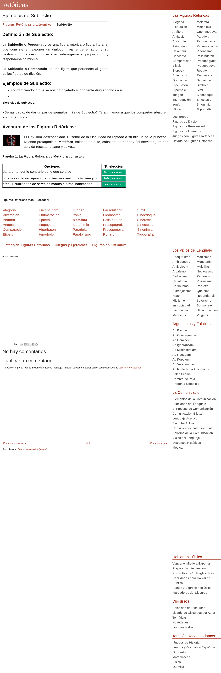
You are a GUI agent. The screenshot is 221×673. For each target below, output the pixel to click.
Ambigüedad (181, 261)
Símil (200, 90)
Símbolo (202, 85)
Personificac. (113, 212)
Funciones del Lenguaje (189, 404)
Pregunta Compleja (185, 383)
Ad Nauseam (181, 354)
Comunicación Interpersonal (192, 428)
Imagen (177, 94)
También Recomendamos (193, 636)
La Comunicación (187, 392)
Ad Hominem (181, 340)
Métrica (177, 447)
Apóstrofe (179, 41)
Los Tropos (180, 116)
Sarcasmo (204, 80)
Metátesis (179, 315)
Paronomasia (206, 41)
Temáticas (179, 617)
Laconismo (180, 310)
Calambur (179, 51)
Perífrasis (203, 276)
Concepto (179, 56)
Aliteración (179, 26)
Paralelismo (82, 237)
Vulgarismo (204, 315)
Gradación (179, 80)
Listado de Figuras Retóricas (26, 247)
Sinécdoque (205, 94)
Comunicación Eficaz (187, 413)
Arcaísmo (179, 271)
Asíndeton (179, 46)
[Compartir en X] (29, 346)
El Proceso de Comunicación (192, 408)
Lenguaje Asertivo (185, 418)
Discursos (180, 601)
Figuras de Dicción (185, 121)
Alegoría (178, 22)
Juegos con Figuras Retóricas (193, 136)
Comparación (13, 232)
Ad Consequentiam (185, 335)
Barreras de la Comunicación (192, 433)
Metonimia (81, 227)
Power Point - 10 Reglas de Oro (194, 573)
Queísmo (203, 291)
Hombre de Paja (183, 379)
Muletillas (203, 266)
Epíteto (44, 222)
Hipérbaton (180, 85)
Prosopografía (206, 60)
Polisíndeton (205, 56)
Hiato (176, 295)
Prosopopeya (206, 65)
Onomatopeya (207, 31)
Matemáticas (181, 657)
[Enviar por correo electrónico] (21, 346)
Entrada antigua (158, 445)
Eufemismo (180, 75)
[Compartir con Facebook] (32, 346)
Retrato (202, 70)
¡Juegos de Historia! (186, 642)
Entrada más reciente (14, 445)
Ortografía (179, 652)
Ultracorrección (207, 310)
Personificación (207, 46)
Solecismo (204, 300)
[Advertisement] (138, 44)
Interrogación (181, 99)
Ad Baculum (180, 330)
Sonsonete (204, 305)
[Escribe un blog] (25, 346)
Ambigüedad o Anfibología (190, 369)
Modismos (204, 257)
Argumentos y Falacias (191, 324)
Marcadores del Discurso (189, 592)
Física (176, 662)
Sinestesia (204, 99)
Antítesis (178, 36)
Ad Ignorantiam (183, 345)
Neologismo (205, 271)
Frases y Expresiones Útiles (191, 587)
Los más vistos (182, 627)
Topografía (204, 109)
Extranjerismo (182, 291)
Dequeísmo (180, 286)
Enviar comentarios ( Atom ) (32, 451)
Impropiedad (181, 305)
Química (178, 666)
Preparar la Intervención (189, 568)
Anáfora (177, 31)
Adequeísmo (181, 257)
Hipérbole (179, 90)
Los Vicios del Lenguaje (192, 250)
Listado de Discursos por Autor (193, 612)
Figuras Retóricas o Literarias (26, 24)
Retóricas (14, 4)
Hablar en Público (187, 557)
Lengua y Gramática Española (193, 647)
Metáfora (203, 22)
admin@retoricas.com (130, 370)
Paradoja (80, 232)
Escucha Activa (183, 423)
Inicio (88, 445)
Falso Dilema (181, 374)
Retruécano (205, 75)
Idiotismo (178, 300)
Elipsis (8, 237)
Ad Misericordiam (184, 349)
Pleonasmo (205, 51)
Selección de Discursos (188, 608)
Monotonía (204, 261)
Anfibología (180, 266)
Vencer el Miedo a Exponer (191, 563)
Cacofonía (179, 281)
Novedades (180, 622)
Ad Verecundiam (184, 364)
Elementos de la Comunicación (194, 399)
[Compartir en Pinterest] (36, 346)
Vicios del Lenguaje (186, 438)
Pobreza (203, 286)
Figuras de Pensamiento (189, 126)
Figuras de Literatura (186, 131)
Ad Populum (181, 359)
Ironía (176, 104)
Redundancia (206, 295)
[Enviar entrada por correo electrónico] (15, 346)
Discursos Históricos (186, 442)
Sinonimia (203, 104)
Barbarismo (180, 276)
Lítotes (177, 109)
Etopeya (178, 70)
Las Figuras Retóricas (190, 15)
